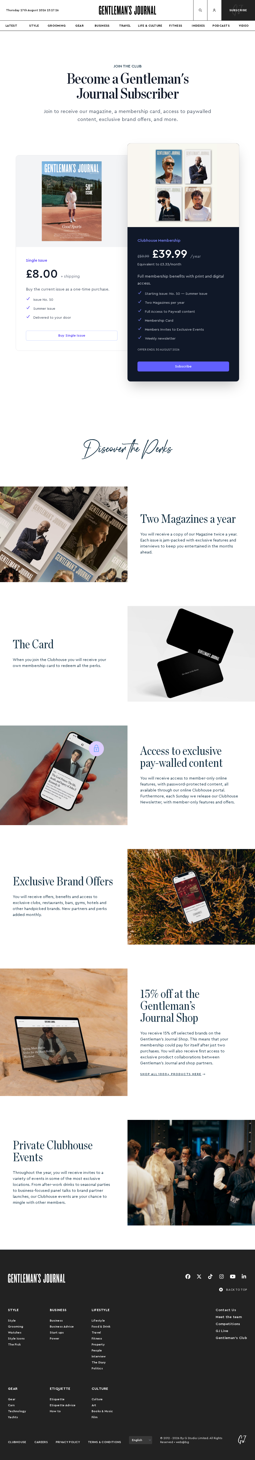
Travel (125, 25)
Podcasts (221, 25)
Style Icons (16, 1338)
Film (95, 1417)
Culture (97, 1399)
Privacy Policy (68, 1442)
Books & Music (102, 1411)
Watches (14, 1332)
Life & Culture (150, 25)
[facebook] (188, 1277)
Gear (79, 25)
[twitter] (199, 1277)
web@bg (182, 1442)
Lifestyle (98, 1320)
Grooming (57, 25)
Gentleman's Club (231, 1338)
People (97, 1350)
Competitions (228, 1324)
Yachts (13, 1417)
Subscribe (183, 366)
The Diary (99, 1362)
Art (94, 1405)
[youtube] (233, 1277)
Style (34, 25)
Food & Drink (101, 1326)
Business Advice (62, 1326)
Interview (99, 1356)
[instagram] (221, 1277)
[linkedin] (244, 1277)
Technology (17, 1411)
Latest (11, 25)
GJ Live (222, 1331)
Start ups (57, 1332)
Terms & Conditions (104, 1442)
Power (54, 1338)
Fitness (175, 25)
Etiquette (57, 1399)
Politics (97, 1368)
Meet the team (229, 1317)
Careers (41, 1442)
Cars (11, 1405)
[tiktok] (210, 1277)
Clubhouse (17, 1442)
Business (102, 25)
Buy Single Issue (71, 335)
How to (55, 1411)
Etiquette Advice (63, 1405)
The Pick (14, 1344)
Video (244, 25)
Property (98, 1344)
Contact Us (226, 1310)
